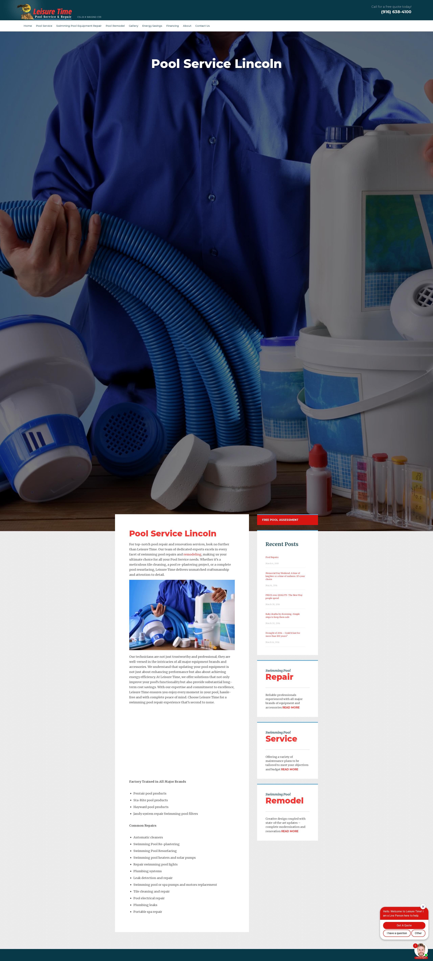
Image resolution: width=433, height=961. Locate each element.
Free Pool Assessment (280, 519)
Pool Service (44, 25)
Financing (172, 25)
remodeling (192, 554)
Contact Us (202, 25)
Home (28, 25)
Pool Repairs (272, 557)
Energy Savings (152, 25)
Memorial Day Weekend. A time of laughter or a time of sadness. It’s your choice (285, 576)
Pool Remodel (115, 25)
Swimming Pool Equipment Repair (79, 25)
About (187, 25)
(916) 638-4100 (396, 11)
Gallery (133, 25)
